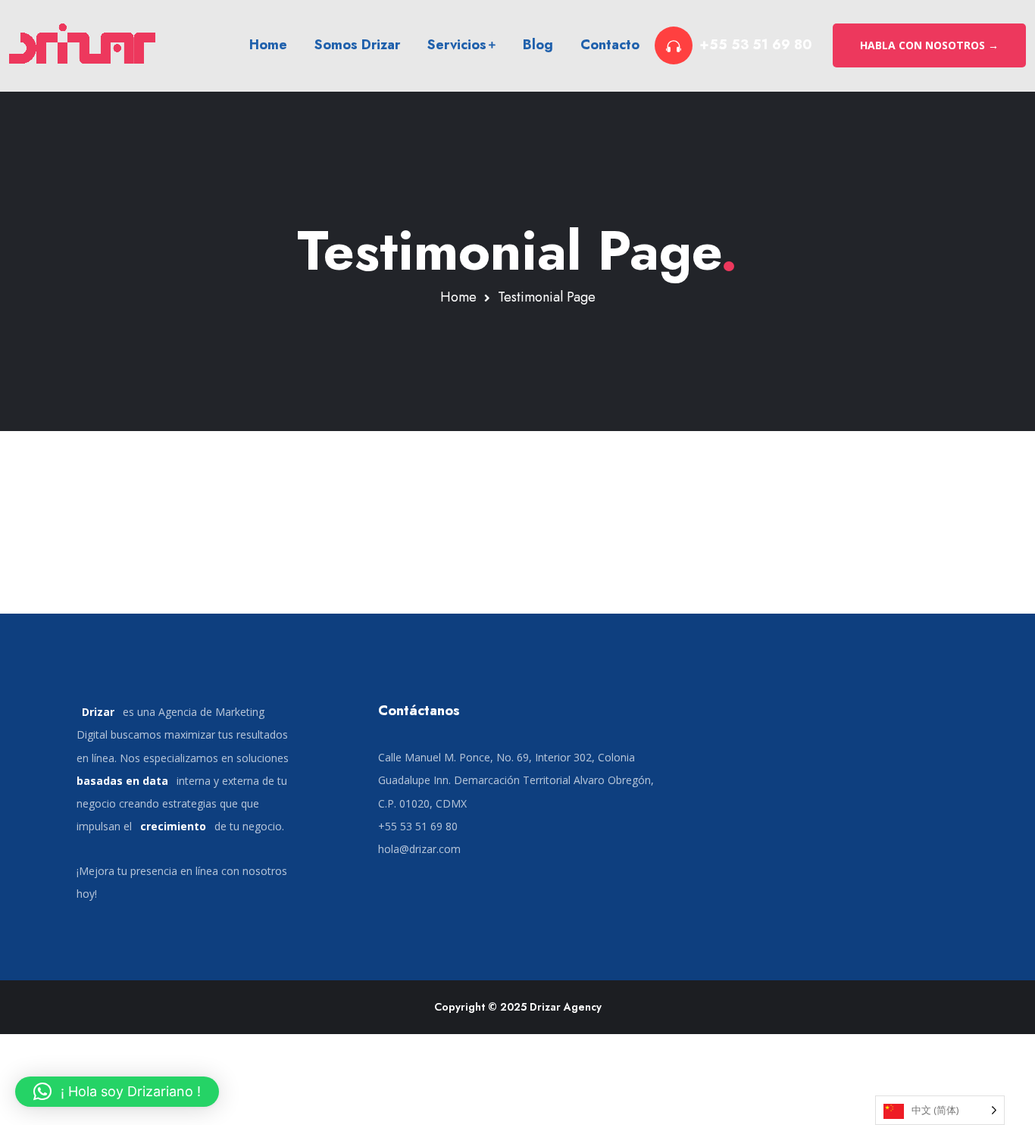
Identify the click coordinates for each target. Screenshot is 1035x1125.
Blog (538, 45)
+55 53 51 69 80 (755, 45)
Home (268, 45)
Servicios (456, 45)
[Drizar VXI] (85, 45)
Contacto (609, 45)
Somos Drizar (357, 45)
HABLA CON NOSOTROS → (929, 45)
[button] (117, 1092)
